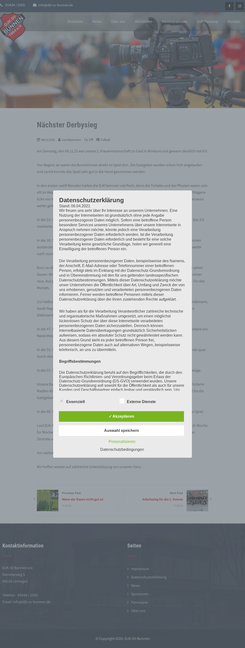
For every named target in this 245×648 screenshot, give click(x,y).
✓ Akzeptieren (121, 416)
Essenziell (75, 402)
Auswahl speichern (121, 430)
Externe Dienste (141, 402)
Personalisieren (122, 442)
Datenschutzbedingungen (122, 449)
